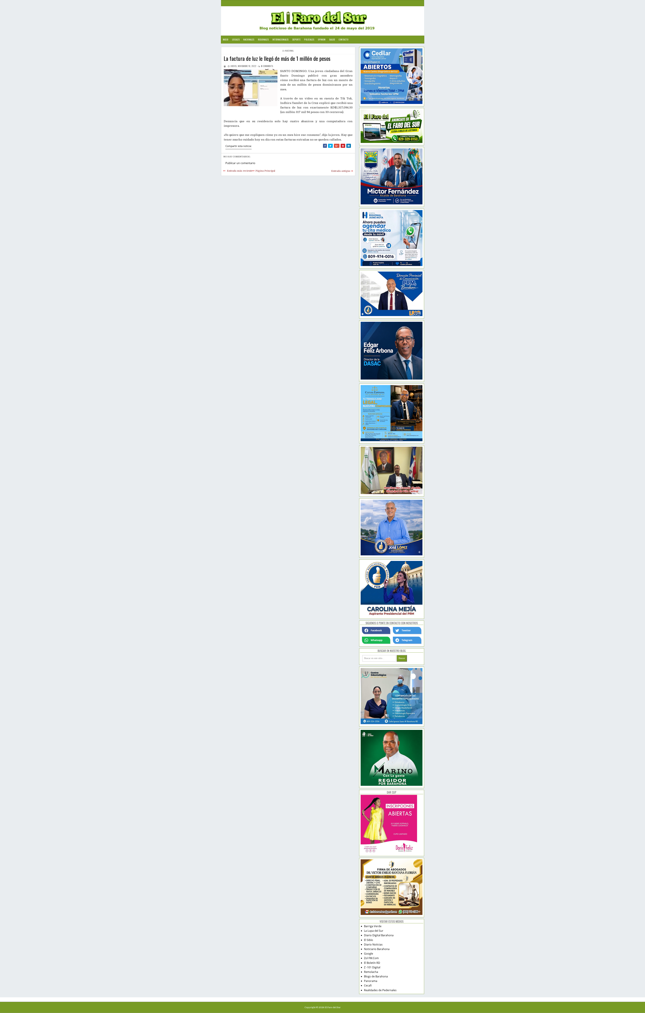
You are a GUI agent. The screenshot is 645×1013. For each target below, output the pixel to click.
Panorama (370, 981)
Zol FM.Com (371, 958)
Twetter (406, 630)
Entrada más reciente (239, 170)
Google (368, 953)
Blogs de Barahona (376, 976)
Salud (332, 39)
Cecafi (368, 985)
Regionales (263, 39)
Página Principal (265, 170)
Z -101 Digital (372, 967)
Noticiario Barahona (377, 949)
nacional (289, 50)
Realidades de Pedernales (380, 990)
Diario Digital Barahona (379, 935)
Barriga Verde (372, 926)
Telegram (407, 640)
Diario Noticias (373, 944)
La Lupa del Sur (373, 931)
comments (267, 66)
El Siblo (368, 940)
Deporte (296, 39)
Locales (236, 39)
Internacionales (280, 39)
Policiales (309, 39)
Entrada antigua (340, 171)
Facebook (376, 630)
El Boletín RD (372, 963)
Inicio (225, 39)
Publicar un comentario (240, 163)
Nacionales (248, 39)
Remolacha (371, 972)
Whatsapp (376, 640)
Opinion (322, 39)
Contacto (343, 39)
